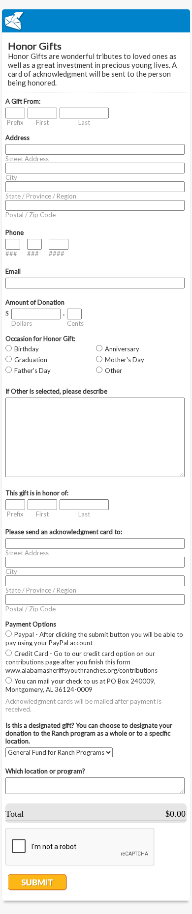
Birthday (26, 349)
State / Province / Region (40, 196)
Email (13, 271)
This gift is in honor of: (36, 493)
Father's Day (32, 370)
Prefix (15, 122)
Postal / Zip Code (30, 215)
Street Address (27, 159)
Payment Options (30, 624)
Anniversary (122, 349)
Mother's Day (124, 360)
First (42, 122)
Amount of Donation (34, 302)
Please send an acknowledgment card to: (63, 532)
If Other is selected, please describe (56, 391)
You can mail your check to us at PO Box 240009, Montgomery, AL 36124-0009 (80, 685)
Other (113, 370)
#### (56, 253)
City (11, 177)
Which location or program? (45, 771)
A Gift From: (22, 101)
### (11, 253)
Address (17, 138)
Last (84, 122)
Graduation (30, 360)
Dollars (21, 323)
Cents (75, 323)
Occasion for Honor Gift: (40, 339)
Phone (14, 232)
